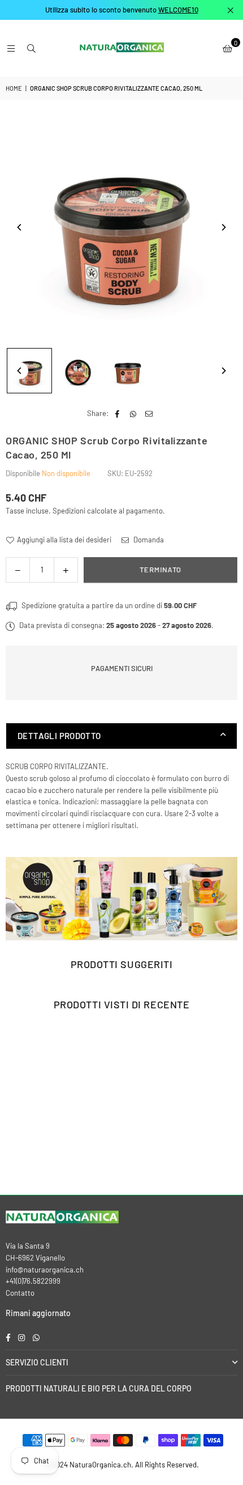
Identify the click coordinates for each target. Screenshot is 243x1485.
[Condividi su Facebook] (117, 413)
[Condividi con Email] (149, 413)
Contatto (20, 1292)
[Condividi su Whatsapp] (133, 413)
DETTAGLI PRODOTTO (59, 736)
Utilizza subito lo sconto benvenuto (121, 10)
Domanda (148, 539)
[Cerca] (31, 48)
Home (14, 88)
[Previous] (19, 227)
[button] (227, 48)
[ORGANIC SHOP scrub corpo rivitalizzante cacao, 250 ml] (29, 371)
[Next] (223, 227)
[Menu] (11, 48)
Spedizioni (69, 510)
